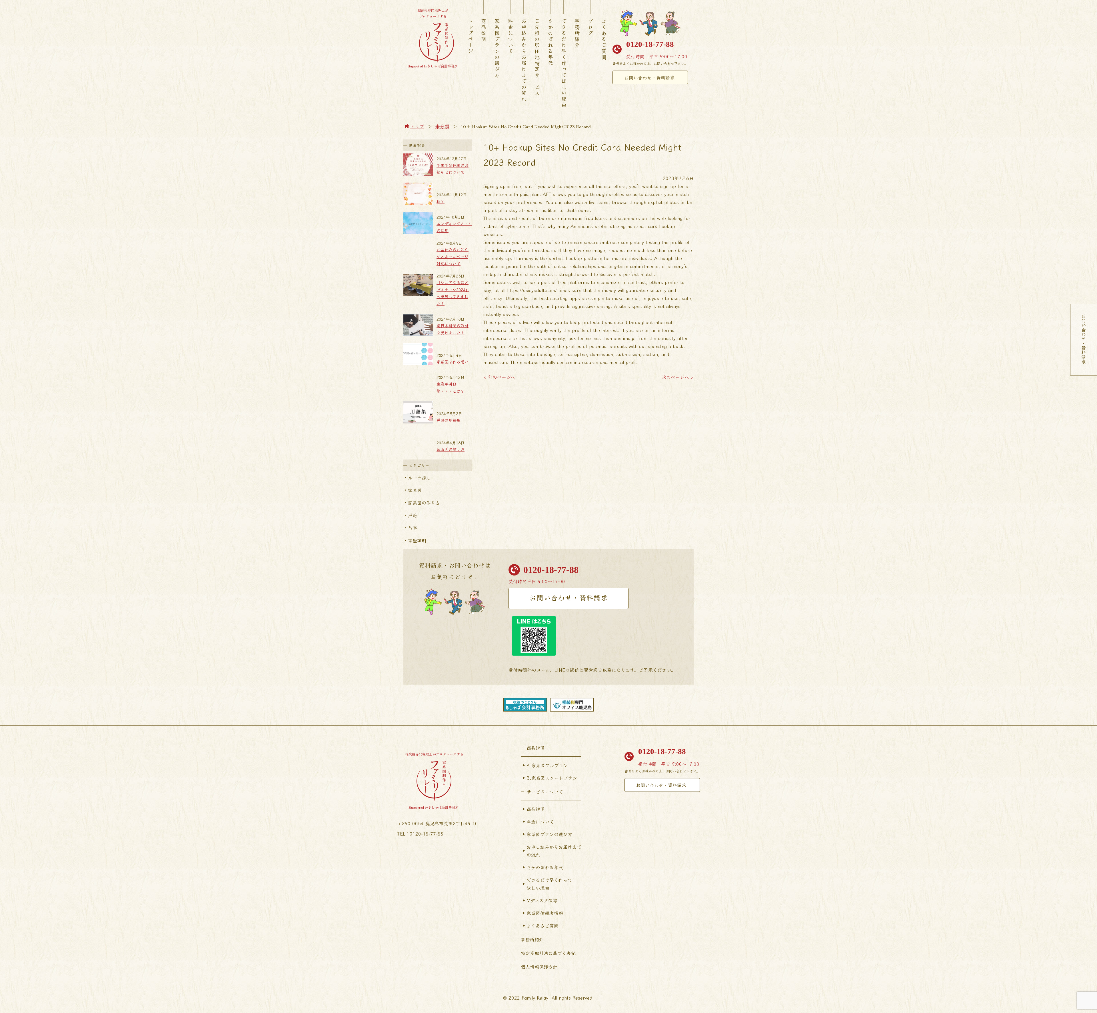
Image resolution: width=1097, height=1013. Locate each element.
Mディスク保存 (542, 900)
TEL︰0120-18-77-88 (420, 833)
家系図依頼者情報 (545, 913)
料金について (510, 36)
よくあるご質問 (604, 39)
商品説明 (483, 30)
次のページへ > (678, 376)
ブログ (590, 27)
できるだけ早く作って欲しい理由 (549, 883)
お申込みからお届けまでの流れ (524, 60)
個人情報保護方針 (539, 966)
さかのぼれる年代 (550, 42)
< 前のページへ (499, 376)
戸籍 (412, 515)
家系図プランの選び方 (497, 48)
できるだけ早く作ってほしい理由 (564, 63)
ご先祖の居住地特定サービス (537, 57)
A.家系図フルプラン (547, 765)
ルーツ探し (419, 477)
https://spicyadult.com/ (532, 290)
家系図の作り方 (424, 502)
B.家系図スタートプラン (552, 777)
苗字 (412, 527)
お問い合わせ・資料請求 (649, 77)
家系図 (415, 490)
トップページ (470, 36)
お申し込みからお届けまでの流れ (554, 850)
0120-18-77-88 (650, 44)
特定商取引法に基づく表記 (548, 953)
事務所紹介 (577, 33)
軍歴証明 (417, 540)
